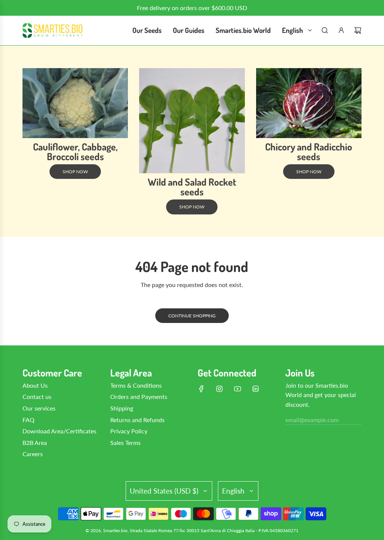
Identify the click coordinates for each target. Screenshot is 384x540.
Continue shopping (192, 315)
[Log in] (341, 30)
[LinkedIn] (255, 389)
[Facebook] (201, 389)
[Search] (324, 30)
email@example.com (312, 419)
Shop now (75, 171)
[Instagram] (219, 389)
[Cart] (358, 30)
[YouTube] (237, 389)
